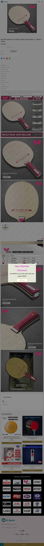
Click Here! (22, 280)
